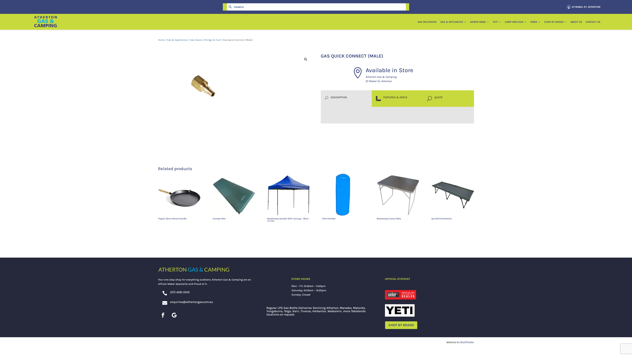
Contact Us (593, 21)
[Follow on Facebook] (163, 315)
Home (161, 40)
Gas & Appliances (451, 21)
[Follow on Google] (174, 315)
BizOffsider (467, 342)
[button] (306, 59)
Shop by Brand (554, 21)
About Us (576, 21)
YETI (495, 21)
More (533, 21)
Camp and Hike (514, 21)
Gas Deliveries (427, 21)
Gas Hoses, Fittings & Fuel (205, 40)
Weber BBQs (478, 21)
